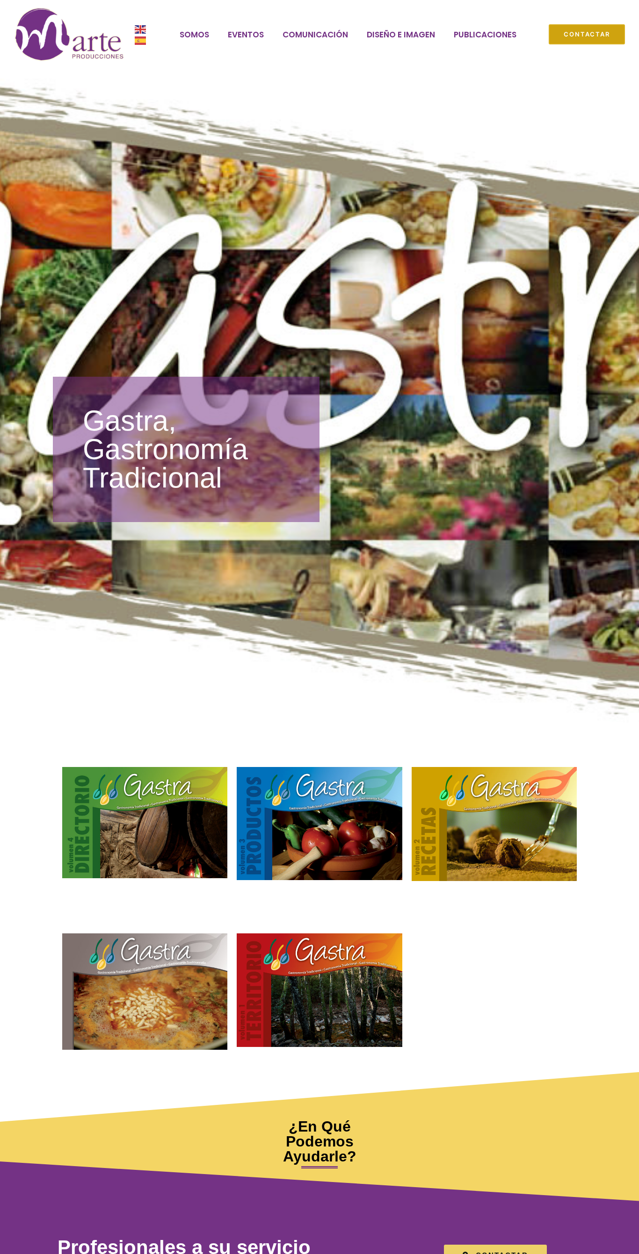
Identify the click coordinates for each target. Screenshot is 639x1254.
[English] (141, 29)
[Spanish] (141, 40)
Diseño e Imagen (401, 34)
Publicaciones (485, 34)
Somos (194, 34)
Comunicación (315, 34)
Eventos (246, 34)
